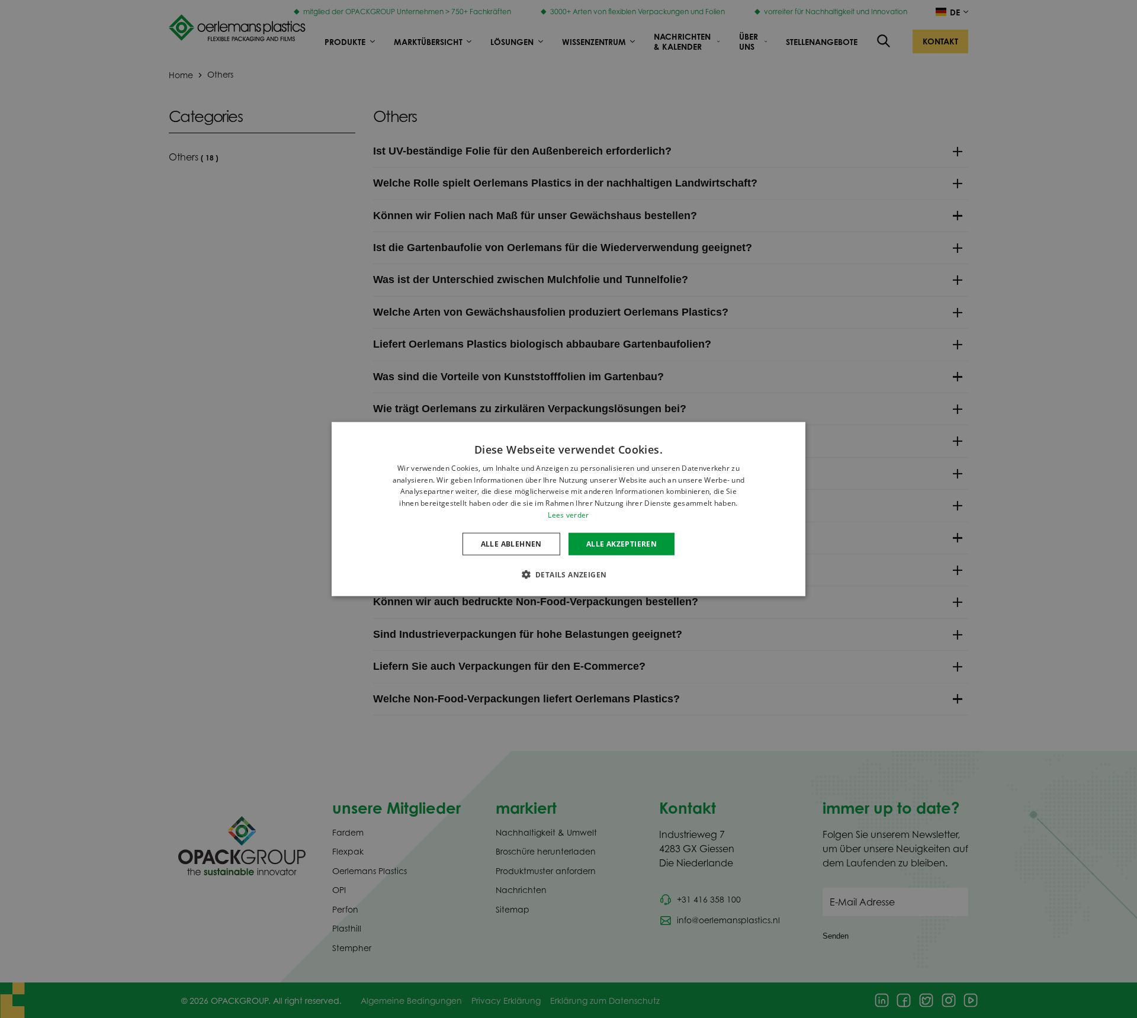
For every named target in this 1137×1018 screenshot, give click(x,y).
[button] (569, 574)
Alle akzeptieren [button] (621, 543)
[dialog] (568, 509)
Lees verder (568, 515)
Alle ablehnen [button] (511, 543)
